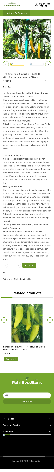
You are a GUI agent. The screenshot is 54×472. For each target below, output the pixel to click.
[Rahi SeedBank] (12, 4)
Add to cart (29, 265)
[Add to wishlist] (24, 316)
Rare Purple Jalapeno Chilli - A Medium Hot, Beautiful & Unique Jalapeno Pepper (49, 80)
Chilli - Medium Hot (23, 279)
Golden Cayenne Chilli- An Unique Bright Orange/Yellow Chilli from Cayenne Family (45, 80)
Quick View (30, 316)
